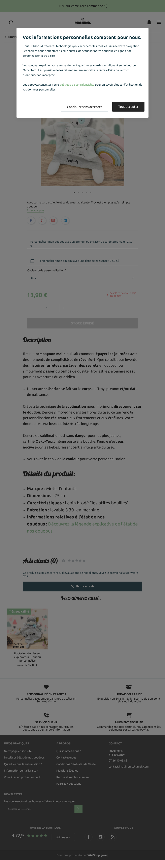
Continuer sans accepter (84, 107)
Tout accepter (128, 107)
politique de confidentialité (77, 84)
